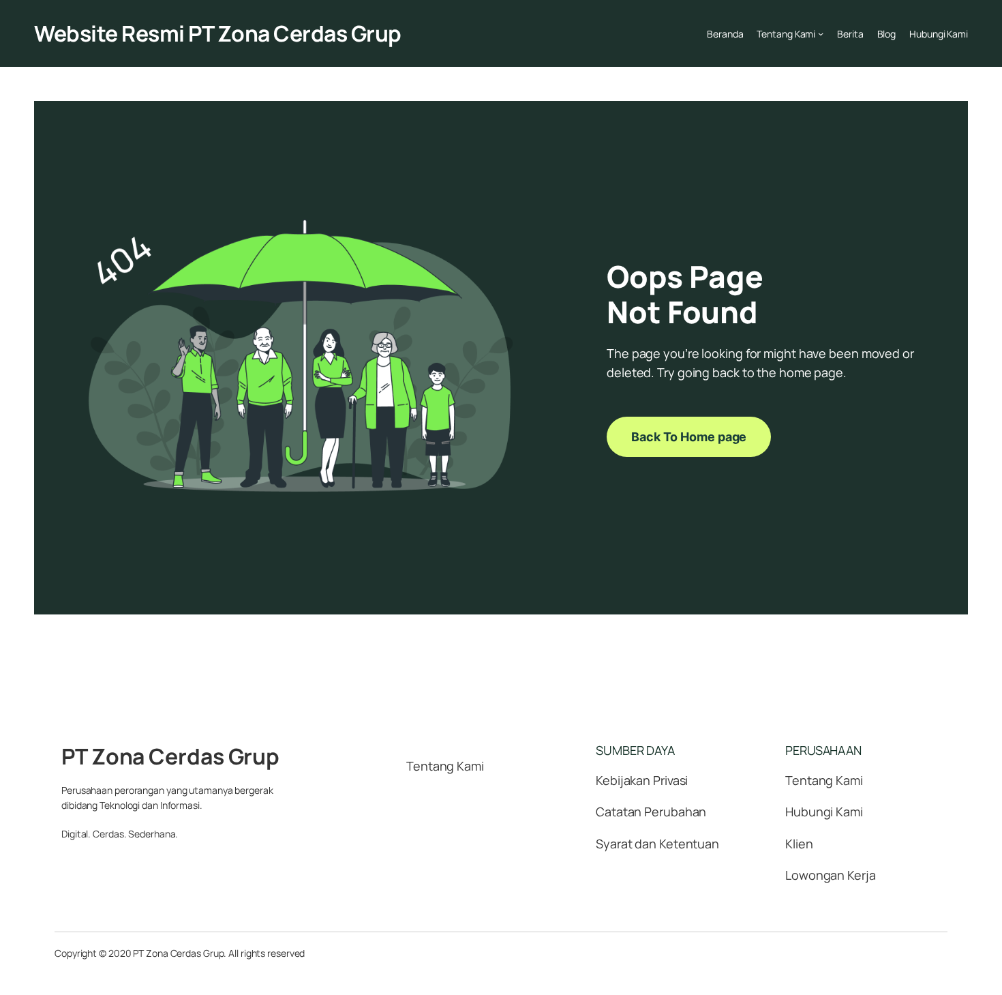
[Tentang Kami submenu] (820, 33)
